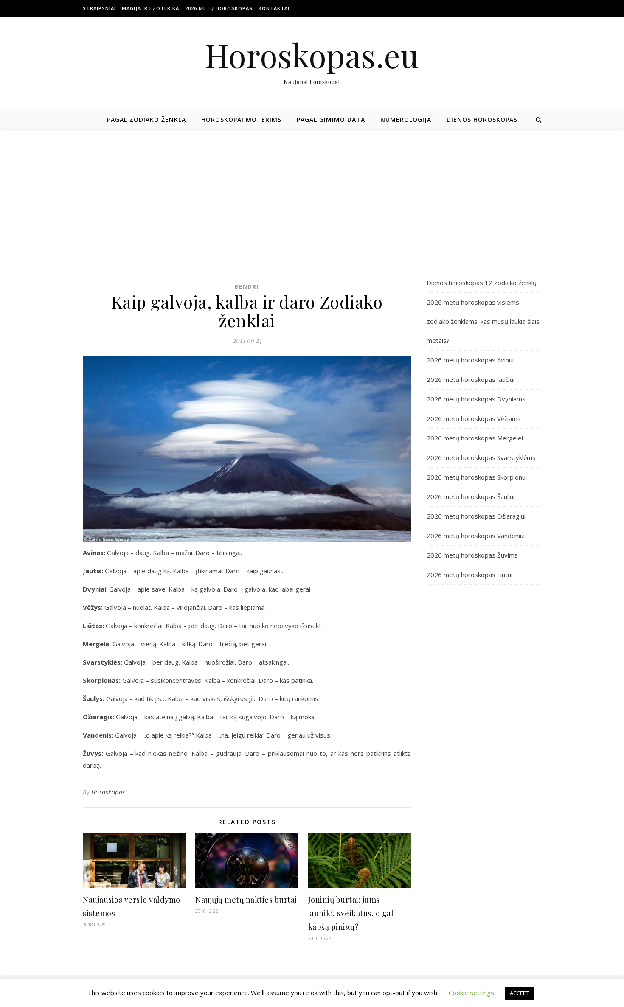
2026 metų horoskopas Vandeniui (476, 535)
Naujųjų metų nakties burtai (246, 900)
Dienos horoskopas (482, 119)
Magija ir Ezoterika (150, 8)
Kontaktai (274, 8)
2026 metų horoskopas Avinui (470, 360)
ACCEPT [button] (519, 993)
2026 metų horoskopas (219, 8)
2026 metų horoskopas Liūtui (469, 574)
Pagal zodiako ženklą (146, 119)
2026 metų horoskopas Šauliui (470, 496)
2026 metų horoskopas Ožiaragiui (476, 516)
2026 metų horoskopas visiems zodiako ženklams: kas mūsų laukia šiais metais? (483, 321)
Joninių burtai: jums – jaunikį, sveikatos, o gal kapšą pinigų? (351, 913)
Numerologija (405, 119)
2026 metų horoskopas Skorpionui (477, 477)
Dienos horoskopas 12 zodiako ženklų (482, 282)
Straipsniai (99, 8)
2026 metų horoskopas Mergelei (475, 438)
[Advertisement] (312, 192)
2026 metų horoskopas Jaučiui (470, 379)
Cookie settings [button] (471, 992)
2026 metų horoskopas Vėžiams (474, 418)
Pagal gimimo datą (331, 119)
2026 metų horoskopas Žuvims (472, 555)
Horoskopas (108, 792)
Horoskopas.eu (312, 55)
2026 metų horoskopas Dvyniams (476, 399)
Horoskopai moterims (241, 119)
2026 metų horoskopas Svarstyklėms (481, 457)
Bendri (247, 286)
